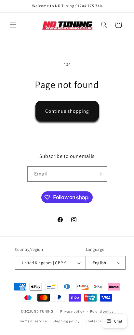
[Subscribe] (99, 174)
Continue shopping (67, 111)
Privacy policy (72, 311)
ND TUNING (44, 311)
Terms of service (33, 321)
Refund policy (101, 311)
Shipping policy (66, 321)
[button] (13, 25)
